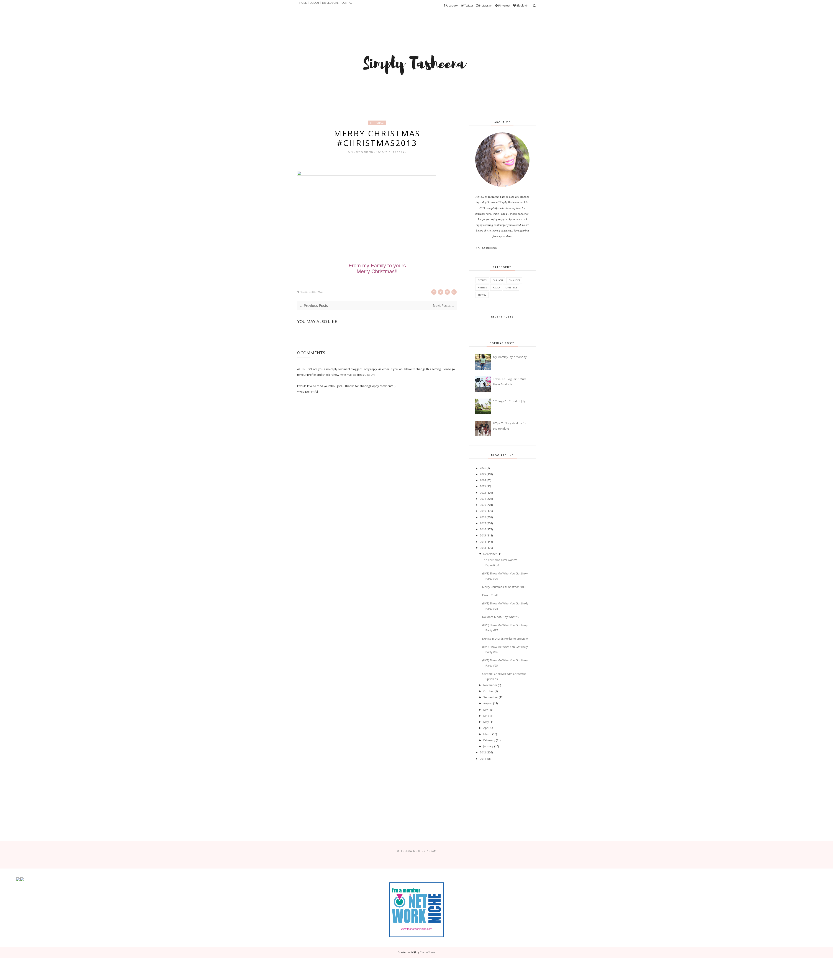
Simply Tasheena (362, 152)
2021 (483, 499)
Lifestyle (511, 287)
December (490, 554)
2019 (483, 511)
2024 (483, 480)
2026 (483, 468)
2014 (483, 542)
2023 (483, 486)
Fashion (498, 280)
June (486, 716)
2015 (483, 535)
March (487, 734)
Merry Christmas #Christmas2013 (504, 587)
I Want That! (490, 595)
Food (496, 287)
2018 (483, 517)
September (490, 697)
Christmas (377, 122)
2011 (483, 759)
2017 (483, 523)
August (487, 703)
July (485, 709)
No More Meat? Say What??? (500, 617)
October (488, 691)
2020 (483, 505)
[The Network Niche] (416, 936)
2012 (483, 752)
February (489, 740)
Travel (482, 294)
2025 (483, 474)
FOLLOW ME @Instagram (418, 850)
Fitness (482, 287)
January (488, 746)
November (490, 685)
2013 (483, 548)
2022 (483, 493)
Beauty (482, 280)
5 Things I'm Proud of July (509, 401)
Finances (514, 280)
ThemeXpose (427, 952)
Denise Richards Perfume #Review (505, 638)
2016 (483, 529)
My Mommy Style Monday (510, 357)
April (486, 728)
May (486, 722)
